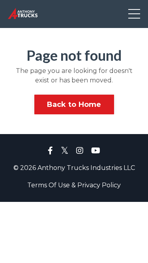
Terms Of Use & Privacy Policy (74, 185)
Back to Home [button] (74, 104)
